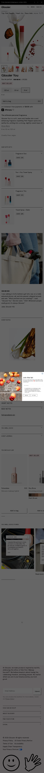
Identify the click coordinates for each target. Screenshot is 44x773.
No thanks (34, 395)
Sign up (26, 395)
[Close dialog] (42, 373)
